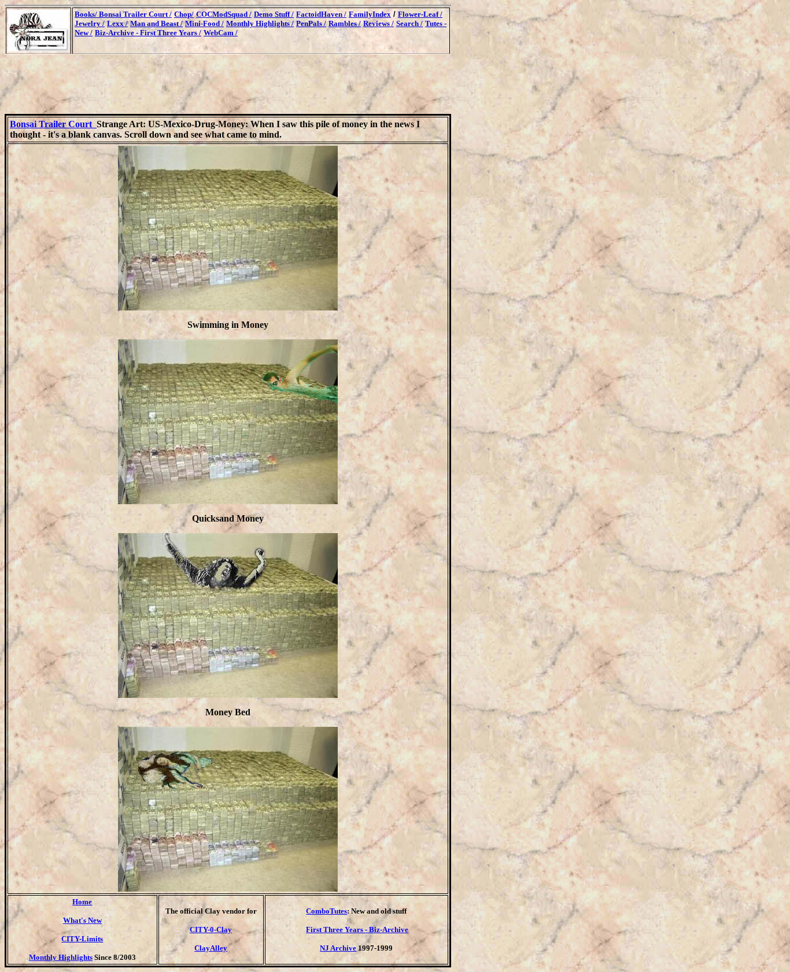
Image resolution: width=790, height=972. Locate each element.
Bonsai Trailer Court (53, 124)
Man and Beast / (156, 23)
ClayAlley (210, 948)
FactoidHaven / (321, 14)
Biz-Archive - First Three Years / (148, 32)
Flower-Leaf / (420, 14)
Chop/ (184, 14)
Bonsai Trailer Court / (135, 14)
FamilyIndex (370, 14)
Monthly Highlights (61, 957)
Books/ (87, 14)
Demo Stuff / (274, 14)
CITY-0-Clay (211, 929)
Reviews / (378, 23)
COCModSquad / (224, 14)
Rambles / (344, 23)
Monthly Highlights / (260, 23)
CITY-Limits (82, 938)
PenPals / (311, 23)
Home (82, 901)
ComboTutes (326, 911)
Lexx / (117, 23)
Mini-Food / (204, 23)
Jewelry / (90, 23)
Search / (409, 23)
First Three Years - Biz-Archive (357, 929)
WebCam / (221, 32)
